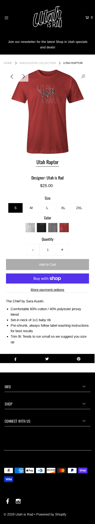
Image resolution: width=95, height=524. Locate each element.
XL (63, 208)
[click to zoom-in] (83, 77)
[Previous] (12, 77)
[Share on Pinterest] (79, 358)
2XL (79, 208)
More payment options (47, 290)
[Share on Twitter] (47, 358)
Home (8, 63)
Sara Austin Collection (37, 63)
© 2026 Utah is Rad (18, 514)
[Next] (23, 77)
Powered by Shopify (51, 514)
